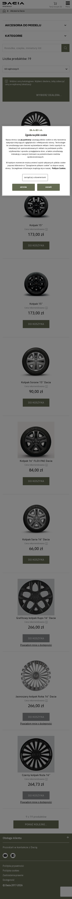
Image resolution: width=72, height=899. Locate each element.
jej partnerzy (26, 140)
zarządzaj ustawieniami (35, 177)
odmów (23, 187)
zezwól (48, 187)
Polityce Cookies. (59, 168)
